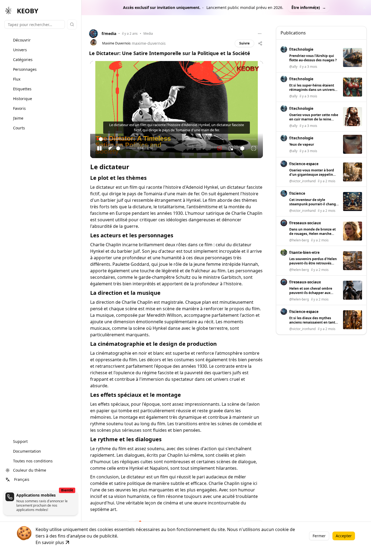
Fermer (319, 535)
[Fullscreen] (254, 148)
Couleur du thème (29, 470)
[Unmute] (111, 148)
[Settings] (242, 148)
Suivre (244, 43)
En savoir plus (50, 542)
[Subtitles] (219, 148)
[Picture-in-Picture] (231, 148)
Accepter (344, 535)
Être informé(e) (308, 7)
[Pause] (99, 148)
